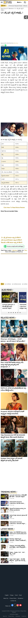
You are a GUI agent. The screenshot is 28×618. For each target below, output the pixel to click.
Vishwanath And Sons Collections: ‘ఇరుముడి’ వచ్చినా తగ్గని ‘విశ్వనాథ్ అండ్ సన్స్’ (17, 523)
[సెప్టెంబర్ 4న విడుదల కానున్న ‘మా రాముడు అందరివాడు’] (5, 510)
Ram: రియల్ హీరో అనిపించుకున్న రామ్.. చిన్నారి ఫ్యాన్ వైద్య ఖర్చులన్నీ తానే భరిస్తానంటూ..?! (12, 364)
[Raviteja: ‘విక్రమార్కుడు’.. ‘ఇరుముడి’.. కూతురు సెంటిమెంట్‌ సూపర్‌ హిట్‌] (5, 540)
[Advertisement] (14, 28)
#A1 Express (8, 284)
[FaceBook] (12, 605)
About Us (5, 598)
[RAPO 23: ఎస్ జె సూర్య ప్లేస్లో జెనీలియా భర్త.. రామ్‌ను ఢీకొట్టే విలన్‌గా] (14, 378)
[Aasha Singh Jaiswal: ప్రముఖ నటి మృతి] (5, 516)
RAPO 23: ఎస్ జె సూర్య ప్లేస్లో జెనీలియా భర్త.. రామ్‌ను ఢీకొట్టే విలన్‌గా (14, 389)
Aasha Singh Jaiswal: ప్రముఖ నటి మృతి (18, 516)
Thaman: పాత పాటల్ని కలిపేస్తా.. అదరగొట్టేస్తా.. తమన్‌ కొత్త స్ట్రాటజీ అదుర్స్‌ (17, 547)
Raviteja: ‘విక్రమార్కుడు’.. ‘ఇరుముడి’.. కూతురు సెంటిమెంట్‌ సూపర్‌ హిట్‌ (17, 540)
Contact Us (13, 600)
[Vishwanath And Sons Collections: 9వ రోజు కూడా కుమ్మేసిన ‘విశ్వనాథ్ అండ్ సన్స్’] (5, 503)
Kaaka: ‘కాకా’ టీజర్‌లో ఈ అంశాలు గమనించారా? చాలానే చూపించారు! (18, 533)
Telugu (11, 595)
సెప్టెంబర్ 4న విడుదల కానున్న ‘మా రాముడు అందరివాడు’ (17, 509)
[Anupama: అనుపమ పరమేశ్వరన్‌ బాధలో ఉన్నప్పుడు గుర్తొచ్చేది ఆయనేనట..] (14, 401)
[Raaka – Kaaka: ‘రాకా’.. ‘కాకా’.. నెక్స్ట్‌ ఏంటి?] (5, 553)
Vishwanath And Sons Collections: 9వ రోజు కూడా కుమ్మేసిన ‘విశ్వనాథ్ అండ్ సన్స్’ (16, 503)
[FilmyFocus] (7, 2)
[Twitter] (15, 605)
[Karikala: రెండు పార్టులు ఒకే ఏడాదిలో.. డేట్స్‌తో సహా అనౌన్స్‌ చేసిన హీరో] (14, 448)
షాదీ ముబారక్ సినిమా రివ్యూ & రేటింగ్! (11, 240)
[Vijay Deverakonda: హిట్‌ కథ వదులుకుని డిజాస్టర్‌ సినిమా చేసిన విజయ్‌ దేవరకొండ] (14, 424)
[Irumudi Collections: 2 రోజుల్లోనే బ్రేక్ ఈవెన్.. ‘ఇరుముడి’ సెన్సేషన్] (10, 297)
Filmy (25, 250)
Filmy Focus (4, 8)
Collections (10, 8)
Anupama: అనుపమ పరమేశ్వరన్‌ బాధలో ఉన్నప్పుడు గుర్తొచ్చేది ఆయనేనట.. (12, 412)
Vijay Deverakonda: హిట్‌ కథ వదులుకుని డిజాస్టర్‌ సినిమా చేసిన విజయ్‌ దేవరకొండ (13, 436)
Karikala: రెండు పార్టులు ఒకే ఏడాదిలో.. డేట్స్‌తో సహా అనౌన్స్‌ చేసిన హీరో (12, 459)
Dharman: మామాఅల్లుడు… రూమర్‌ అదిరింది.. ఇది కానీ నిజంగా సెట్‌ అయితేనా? (13, 340)
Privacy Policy (13, 598)
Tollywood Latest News (15, 611)
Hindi (20, 595)
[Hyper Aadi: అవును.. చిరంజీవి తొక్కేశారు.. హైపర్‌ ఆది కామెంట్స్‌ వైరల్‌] (5, 560)
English (6, 595)
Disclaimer (20, 598)
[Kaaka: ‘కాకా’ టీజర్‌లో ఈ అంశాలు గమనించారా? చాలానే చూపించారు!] (5, 533)
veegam (16, 614)
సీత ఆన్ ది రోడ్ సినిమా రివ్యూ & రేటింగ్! (11, 242)
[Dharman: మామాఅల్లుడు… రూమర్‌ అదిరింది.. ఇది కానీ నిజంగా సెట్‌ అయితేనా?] (14, 328)
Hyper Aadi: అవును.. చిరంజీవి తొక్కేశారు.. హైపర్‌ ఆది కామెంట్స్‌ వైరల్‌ (17, 560)
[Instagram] (18, 605)
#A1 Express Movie (16, 284)
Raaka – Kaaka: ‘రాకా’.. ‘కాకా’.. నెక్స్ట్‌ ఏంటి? (17, 553)
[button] (8, 312)
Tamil (16, 595)
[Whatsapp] (5, 45)
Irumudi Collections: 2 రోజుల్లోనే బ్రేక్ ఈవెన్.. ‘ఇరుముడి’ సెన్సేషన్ (8, 306)
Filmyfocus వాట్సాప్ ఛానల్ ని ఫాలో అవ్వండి (15, 246)
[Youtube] (20, 605)
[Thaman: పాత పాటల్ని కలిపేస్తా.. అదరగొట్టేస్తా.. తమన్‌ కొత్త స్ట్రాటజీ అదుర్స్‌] (5, 547)
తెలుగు (19, 2)
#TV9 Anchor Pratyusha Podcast (15, 6)
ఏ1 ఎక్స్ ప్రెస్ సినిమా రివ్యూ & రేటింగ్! (11, 237)
